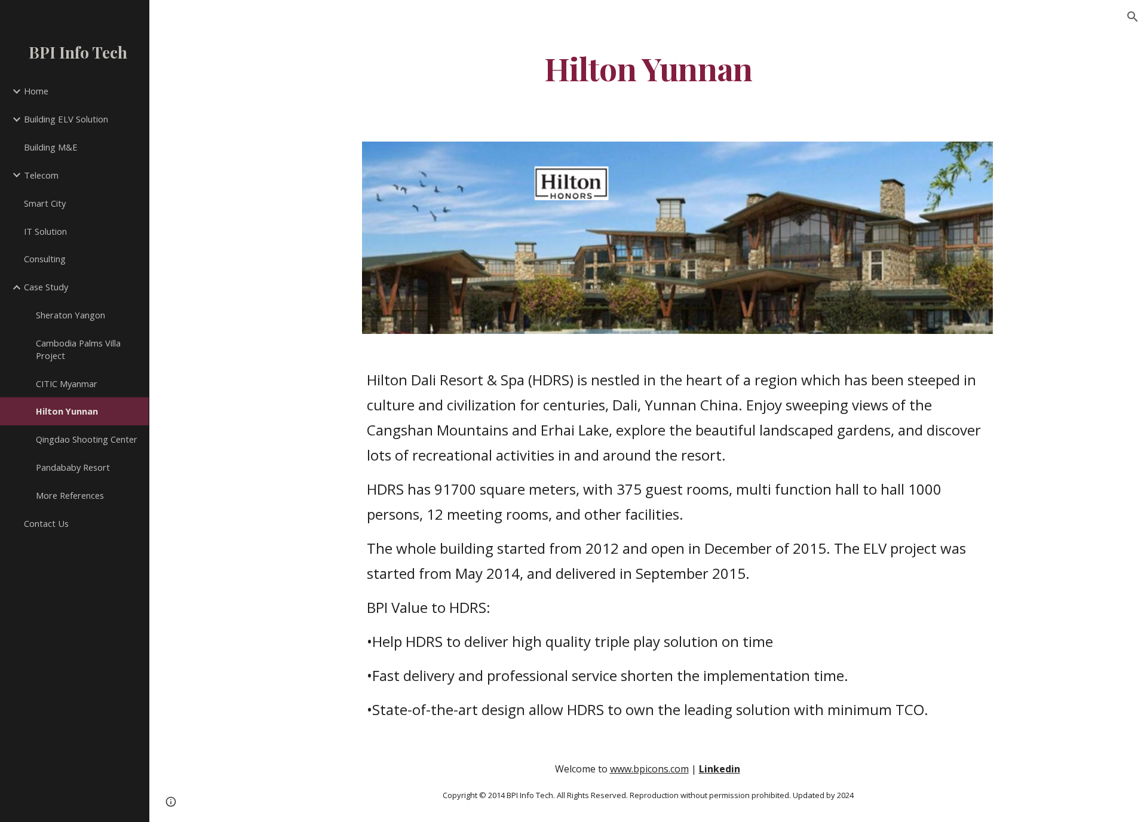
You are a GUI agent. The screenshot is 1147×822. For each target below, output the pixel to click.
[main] (648, 67)
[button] (1132, 16)
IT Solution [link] (45, 231)
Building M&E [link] (51, 147)
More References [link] (70, 495)
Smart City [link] (45, 203)
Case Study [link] (46, 287)
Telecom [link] (41, 175)
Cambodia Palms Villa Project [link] (78, 349)
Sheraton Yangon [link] (70, 315)
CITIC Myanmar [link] (66, 383)
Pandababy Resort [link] (73, 467)
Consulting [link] (45, 259)
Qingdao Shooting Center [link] (86, 439)
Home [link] (36, 91)
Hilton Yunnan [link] (67, 411)
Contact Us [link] (46, 523)
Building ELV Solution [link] (66, 119)
